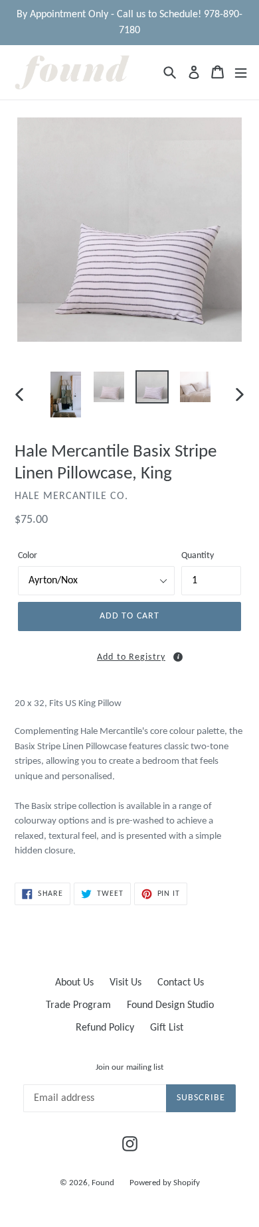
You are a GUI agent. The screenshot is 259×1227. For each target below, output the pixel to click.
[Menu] (240, 72)
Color (27, 556)
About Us (74, 982)
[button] (129, 655)
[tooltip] (178, 657)
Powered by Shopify (165, 1183)
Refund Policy (105, 1028)
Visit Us (125, 982)
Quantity (197, 556)
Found (104, 1183)
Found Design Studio (170, 1005)
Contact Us (180, 982)
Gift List (166, 1028)
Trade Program (78, 1005)
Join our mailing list (129, 1067)
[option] (66, 395)
